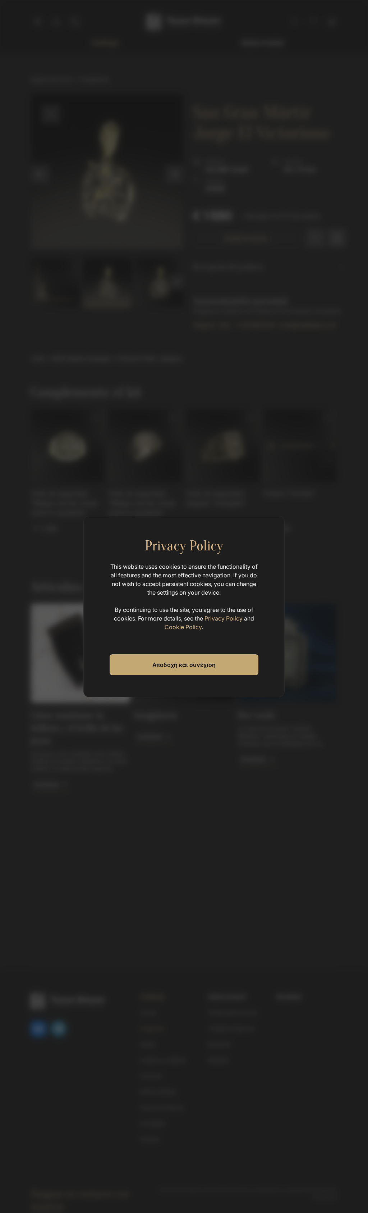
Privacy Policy (223, 618)
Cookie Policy (183, 627)
